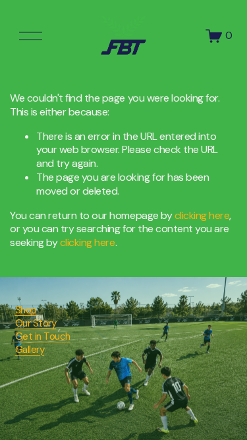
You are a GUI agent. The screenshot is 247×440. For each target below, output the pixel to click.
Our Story (36, 323)
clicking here (202, 215)
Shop (26, 310)
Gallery (30, 350)
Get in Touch (42, 336)
